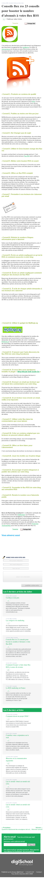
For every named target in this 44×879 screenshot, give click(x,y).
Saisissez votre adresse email (14, 841)
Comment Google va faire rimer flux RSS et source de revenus (18, 666)
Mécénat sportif (37, 829)
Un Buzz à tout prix (12, 598)
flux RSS (27, 156)
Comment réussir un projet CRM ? (17, 716)
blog (33, 101)
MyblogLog (5, 342)
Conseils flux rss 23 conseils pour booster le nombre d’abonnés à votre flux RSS (18, 641)
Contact (39, 872)
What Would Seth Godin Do (28, 372)
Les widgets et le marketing (15, 620)
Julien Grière (21, 3)
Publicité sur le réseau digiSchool (12, 872)
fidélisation (21, 514)
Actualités (11, 3)
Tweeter (15, 23)
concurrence (6, 49)
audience (26, 47)
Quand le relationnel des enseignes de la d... (16, 829)
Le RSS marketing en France (15, 688)
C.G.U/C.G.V (30, 872)
